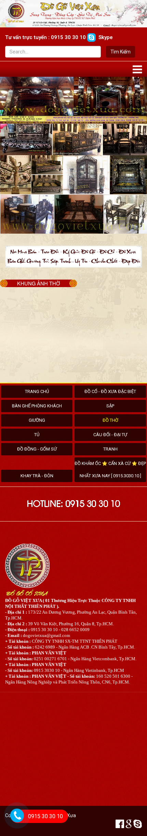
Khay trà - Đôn (37, 475)
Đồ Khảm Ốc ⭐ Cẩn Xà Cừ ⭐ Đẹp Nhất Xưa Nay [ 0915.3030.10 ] (110, 469)
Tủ (36, 434)
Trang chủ (37, 391)
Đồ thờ (110, 420)
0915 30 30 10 (45, 816)
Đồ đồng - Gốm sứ (37, 449)
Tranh (110, 449)
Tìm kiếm (120, 51)
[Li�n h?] (16, 825)
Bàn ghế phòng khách (37, 405)
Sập (110, 405)
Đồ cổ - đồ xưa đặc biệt (110, 391)
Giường (37, 420)
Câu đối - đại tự (110, 434)
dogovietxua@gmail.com (46, 635)
